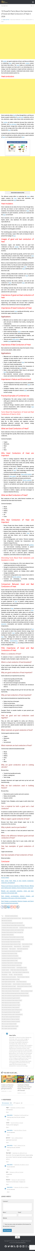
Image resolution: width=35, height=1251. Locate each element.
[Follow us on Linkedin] (23, 1246)
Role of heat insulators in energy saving (20, 972)
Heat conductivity (17, 946)
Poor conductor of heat (6, 972)
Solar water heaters (26, 474)
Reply (7, 1112)
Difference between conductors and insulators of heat (13, 930)
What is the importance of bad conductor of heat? (12, 1000)
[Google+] (17, 1246)
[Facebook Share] (2, 906)
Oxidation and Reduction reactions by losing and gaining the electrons (7, 1086)
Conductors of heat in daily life (25, 927)
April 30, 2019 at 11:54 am (20, 1130)
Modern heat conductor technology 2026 (19, 969)
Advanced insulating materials (11, 915)
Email (20, 1212)
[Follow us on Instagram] (26, 1246)
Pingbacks (18, 1103)
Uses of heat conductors (21, 981)
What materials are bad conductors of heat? (10, 1002)
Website (5, 1218)
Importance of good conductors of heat (9, 960)
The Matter (4, 6)
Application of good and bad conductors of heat (11, 918)
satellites (31, 545)
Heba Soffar (6, 19)
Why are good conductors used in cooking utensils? (12, 1014)
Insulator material (5, 969)
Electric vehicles (27, 480)
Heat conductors (26, 946)
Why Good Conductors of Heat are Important (11, 1021)
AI (16, 468)
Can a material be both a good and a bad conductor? (12, 923)
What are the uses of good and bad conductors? (11, 988)
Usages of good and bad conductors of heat (10, 979)
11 (33, 6)
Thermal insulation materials (23, 977)
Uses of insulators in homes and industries (21, 984)
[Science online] (6, 1246)
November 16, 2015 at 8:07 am (21, 1115)
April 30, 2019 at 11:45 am (17, 1122)
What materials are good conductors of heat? (11, 1005)
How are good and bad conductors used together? (12, 951)
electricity (3, 624)
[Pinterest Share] (11, 906)
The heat (10, 974)
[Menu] (33, 2)
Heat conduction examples (7, 946)
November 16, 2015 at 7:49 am (17, 1107)
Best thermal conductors (7, 920)
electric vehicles (17, 577)
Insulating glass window (21, 967)
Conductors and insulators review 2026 (10, 927)
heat (18, 65)
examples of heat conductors (7, 934)
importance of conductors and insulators (10, 955)
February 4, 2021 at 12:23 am (16, 1172)
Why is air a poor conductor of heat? (9, 1023)
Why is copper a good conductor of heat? (10, 1026)
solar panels (16, 339)
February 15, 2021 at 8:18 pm (18, 1179)
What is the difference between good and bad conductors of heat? (15, 993)
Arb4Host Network (20, 1242)
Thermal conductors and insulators (9, 977)
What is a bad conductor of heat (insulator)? (10, 991)
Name (5, 1212)
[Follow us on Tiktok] (29, 1246)
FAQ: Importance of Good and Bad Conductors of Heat (12, 937)
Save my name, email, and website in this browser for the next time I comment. (17, 1225)
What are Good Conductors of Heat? (24, 986)
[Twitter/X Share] (5, 906)
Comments (7, 1103)
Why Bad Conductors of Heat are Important (10, 1019)
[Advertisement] (17, 41)
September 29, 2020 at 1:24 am (21, 1164)
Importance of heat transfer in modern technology (12, 962)
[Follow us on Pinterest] (20, 1246)
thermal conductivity (18, 974)
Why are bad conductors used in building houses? (12, 1009)
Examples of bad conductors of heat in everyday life (12, 932)
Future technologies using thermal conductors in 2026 (13, 939)
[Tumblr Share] (17, 906)
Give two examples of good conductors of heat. (11, 944)
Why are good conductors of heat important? (11, 1012)
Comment (5, 1201)
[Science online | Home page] (5, 2)
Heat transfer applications (22, 948)
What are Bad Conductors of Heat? (9, 986)
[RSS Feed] (14, 1246)
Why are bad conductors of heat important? (10, 1007)
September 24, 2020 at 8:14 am (20, 1153)
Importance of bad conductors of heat (9, 953)
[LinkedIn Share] (8, 906)
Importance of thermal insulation (8, 967)
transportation (13, 640)
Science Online (5, 877)
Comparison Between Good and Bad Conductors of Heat (13, 925)
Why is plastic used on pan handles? (9, 1028)
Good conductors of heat (27, 944)
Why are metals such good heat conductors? (11, 1016)
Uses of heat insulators (6, 984)
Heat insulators (12, 948)
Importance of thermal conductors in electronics (11, 965)
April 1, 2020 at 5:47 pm (19, 1145)
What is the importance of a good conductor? (11, 998)
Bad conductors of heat (27, 918)
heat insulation (5, 948)
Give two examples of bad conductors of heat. (11, 941)
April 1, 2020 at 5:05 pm (17, 1137)
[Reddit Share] (14, 906)
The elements (4, 974)
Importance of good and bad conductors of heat (11, 958)
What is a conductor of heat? (26, 991)
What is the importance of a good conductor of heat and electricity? (15, 995)
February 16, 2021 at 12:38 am (21, 1187)
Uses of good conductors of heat (8, 981)
